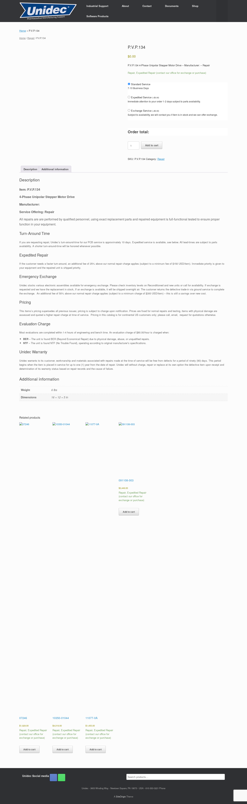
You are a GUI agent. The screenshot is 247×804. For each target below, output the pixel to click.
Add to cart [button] (29, 749)
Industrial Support (97, 6)
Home (22, 30)
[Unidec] (48, 11)
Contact (146, 6)
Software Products (97, 16)
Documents (171, 6)
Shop (195, 6)
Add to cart (151, 145)
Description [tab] (30, 169)
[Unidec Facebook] (53, 777)
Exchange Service (145, 110)
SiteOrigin (121, 796)
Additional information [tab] (55, 169)
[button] (222, 11)
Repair (31, 38)
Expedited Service (145, 97)
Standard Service (140, 84)
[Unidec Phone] (61, 777)
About (125, 6)
